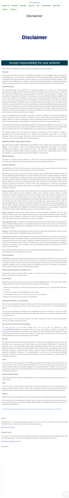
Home (4, 482)
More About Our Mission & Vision (11, 441)
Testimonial (5, 490)
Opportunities (5, 487)
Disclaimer (5, 492)
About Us (6, 5)
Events (5, 9)
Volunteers (46, 5)
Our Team (56, 5)
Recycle (31, 5)
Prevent (15, 5)
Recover (23, 5)
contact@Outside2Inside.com (12, 329)
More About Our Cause (8, 427)
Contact (13, 9)
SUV (38, 5)
